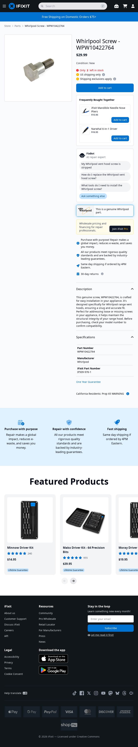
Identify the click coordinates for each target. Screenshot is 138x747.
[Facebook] (82, 693)
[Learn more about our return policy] (102, 274)
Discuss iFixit (12, 624)
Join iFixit (120, 229)
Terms (8, 668)
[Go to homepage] (21, 6)
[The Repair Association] (131, 693)
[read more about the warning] (128, 394)
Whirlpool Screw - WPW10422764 (44, 26)
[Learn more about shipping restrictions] (103, 74)
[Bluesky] (117, 693)
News (42, 641)
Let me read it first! (102, 635)
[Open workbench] (116, 6)
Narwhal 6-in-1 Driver (104, 128)
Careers (9, 630)
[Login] (133, 6)
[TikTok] (74, 693)
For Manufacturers (50, 630)
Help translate (12, 693)
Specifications (85, 337)
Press (42, 636)
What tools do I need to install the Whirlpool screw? (101, 187)
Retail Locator (47, 624)
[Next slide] (73, 581)
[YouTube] (103, 693)
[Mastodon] (110, 693)
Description (84, 289)
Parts (18, 26)
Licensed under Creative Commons (79, 736)
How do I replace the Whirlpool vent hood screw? (103, 176)
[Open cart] (125, 6)
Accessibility (11, 656)
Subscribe (111, 628)
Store (7, 26)
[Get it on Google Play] (53, 670)
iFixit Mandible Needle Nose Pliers (108, 109)
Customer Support (15, 618)
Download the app (52, 650)
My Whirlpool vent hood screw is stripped (101, 165)
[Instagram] (96, 693)
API (6, 636)
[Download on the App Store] (53, 658)
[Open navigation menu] (4, 6)
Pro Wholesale (47, 618)
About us (9, 613)
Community (46, 613)
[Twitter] (89, 693)
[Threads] (124, 693)
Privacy (8, 662)
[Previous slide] (64, 581)
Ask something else (93, 196)
